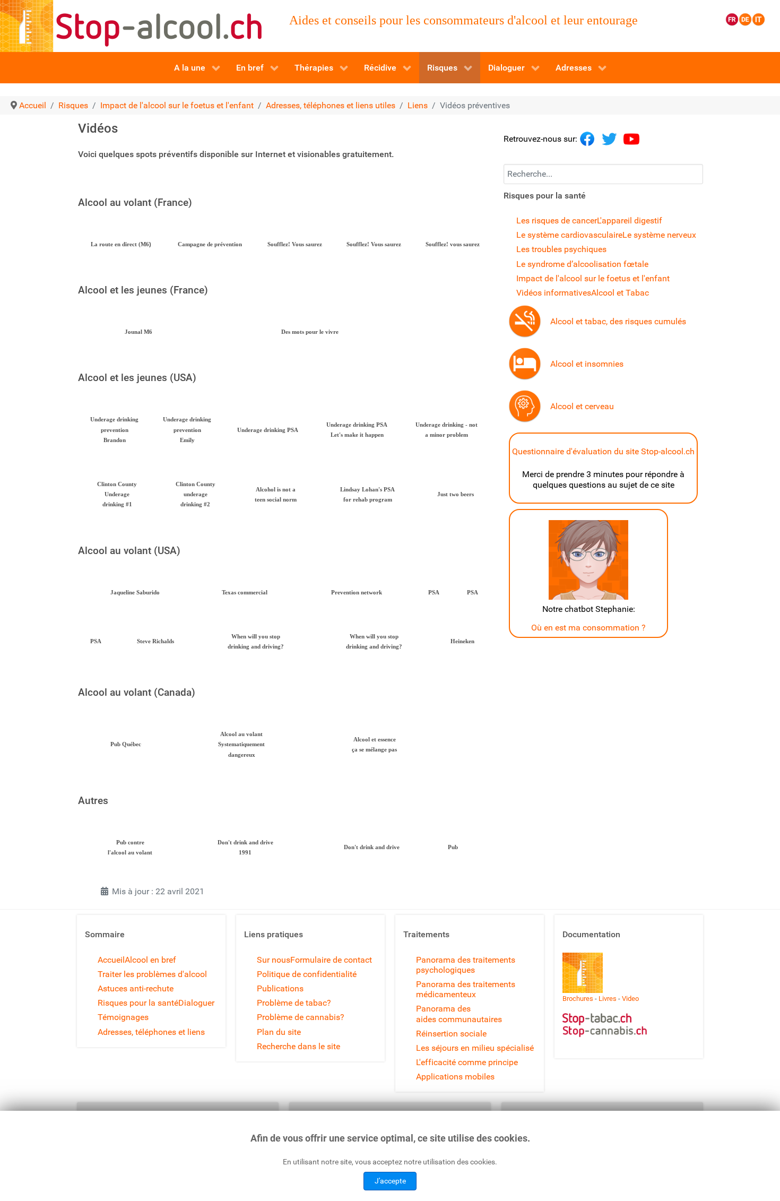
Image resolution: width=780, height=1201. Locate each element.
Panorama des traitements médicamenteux (465, 989)
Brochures (577, 999)
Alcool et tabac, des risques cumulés (618, 321)
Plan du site (279, 1032)
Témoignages (123, 1017)
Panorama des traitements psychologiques (465, 965)
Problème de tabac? (294, 1003)
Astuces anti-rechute (136, 988)
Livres (608, 999)
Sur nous (273, 960)
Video (630, 999)
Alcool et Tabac (620, 293)
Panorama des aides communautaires (459, 1014)
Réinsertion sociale (451, 1034)
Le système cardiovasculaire (569, 235)
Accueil (111, 960)
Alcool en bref (150, 960)
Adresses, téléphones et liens (151, 1032)
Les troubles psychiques (561, 249)
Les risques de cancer (556, 220)
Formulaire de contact (331, 960)
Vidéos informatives (553, 293)
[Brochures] (582, 972)
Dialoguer (196, 1003)
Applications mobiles (455, 1077)
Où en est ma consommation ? (588, 628)
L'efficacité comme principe (467, 1062)
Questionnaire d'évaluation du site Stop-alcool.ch (603, 451)
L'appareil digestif (629, 220)
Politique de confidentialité (307, 974)
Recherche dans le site (298, 1046)
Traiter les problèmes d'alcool (152, 974)
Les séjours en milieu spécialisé (475, 1048)
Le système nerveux (659, 235)
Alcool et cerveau (582, 406)
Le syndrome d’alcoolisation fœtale (582, 264)
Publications (280, 988)
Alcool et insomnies (586, 364)
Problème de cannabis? (300, 1017)
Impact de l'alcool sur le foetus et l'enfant (593, 278)
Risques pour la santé (138, 1003)
